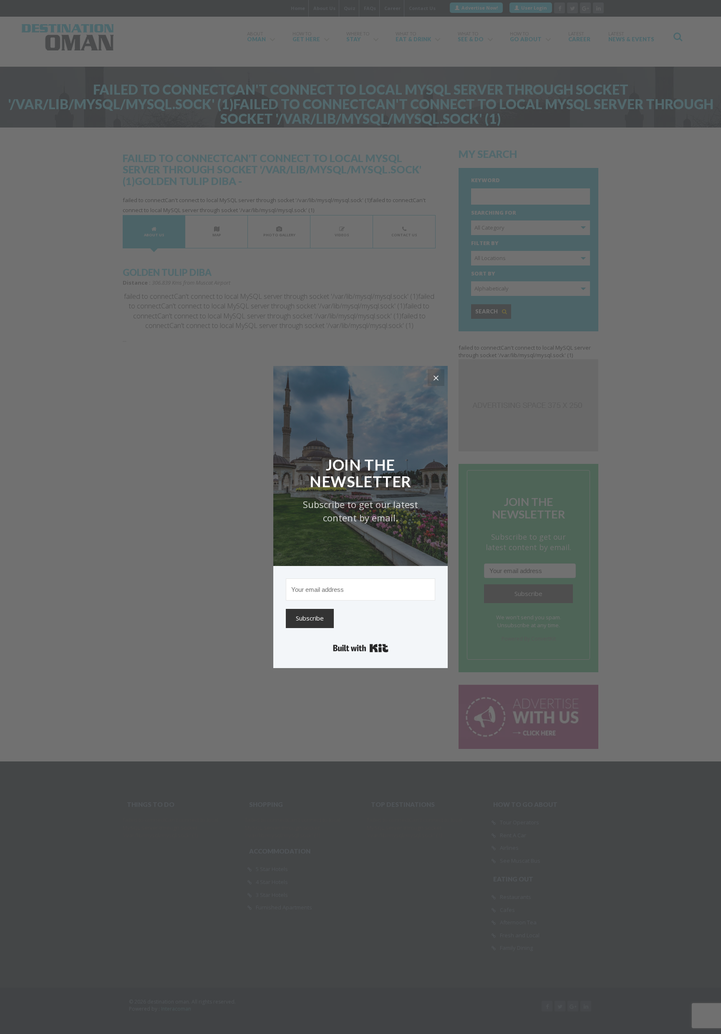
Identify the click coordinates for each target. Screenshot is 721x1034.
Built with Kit (360, 648)
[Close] (436, 377)
